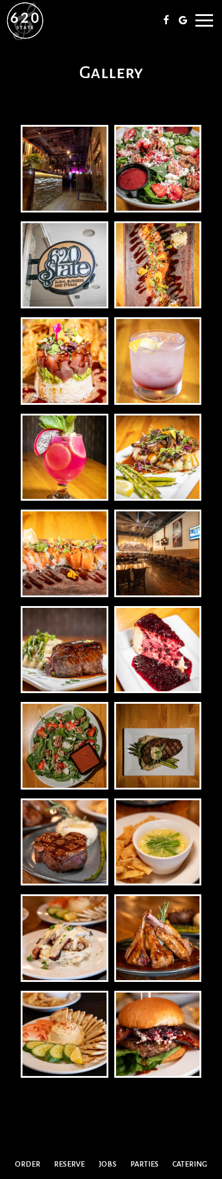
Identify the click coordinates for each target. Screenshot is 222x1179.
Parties (144, 1164)
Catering (189, 1164)
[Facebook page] (166, 20)
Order (27, 1164)
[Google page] (183, 20)
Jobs (108, 1164)
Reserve (69, 1164)
